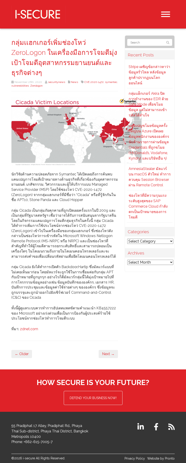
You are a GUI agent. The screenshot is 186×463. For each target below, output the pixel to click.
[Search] (168, 42)
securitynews (56, 82)
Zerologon (36, 85)
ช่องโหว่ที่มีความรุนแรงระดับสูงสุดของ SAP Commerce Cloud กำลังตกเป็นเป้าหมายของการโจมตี (148, 206)
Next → (108, 354)
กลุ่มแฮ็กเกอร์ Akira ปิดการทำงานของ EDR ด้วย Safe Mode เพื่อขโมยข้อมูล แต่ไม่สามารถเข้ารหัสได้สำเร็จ (148, 104)
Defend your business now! (93, 398)
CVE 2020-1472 (94, 82)
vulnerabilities (20, 85)
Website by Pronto (161, 458)
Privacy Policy (135, 458)
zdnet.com (29, 329)
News (74, 82)
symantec (111, 82)
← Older (22, 354)
